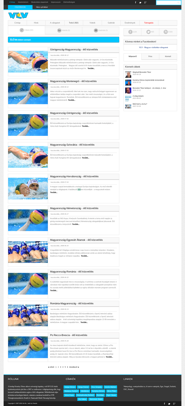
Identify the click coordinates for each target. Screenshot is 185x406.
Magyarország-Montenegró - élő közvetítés (73, 81)
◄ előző (51, 367)
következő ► (74, 367)
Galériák (111, 23)
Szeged (166, 386)
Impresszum (56, 2)
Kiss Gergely (97, 387)
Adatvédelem (23, 2)
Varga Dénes (70, 387)
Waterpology (128, 386)
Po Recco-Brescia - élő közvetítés (68, 335)
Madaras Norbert (71, 391)
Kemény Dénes (98, 391)
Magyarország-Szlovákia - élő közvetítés (72, 144)
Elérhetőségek (69, 2)
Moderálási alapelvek (39, 2)
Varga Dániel (83, 387)
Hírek (36, 23)
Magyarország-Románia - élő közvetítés (72, 271)
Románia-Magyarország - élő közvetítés (72, 303)
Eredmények (130, 23)
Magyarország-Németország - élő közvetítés (74, 208)
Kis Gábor (82, 399)
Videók (92, 23)
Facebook (136, 2)
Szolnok (173, 386)
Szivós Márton (110, 387)
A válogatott (55, 23)
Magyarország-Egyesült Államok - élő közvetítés (76, 240)
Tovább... (91, 68)
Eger (161, 386)
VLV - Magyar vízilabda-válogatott (153, 47)
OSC (125, 389)
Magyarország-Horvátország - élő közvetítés (74, 176)
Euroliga (100, 395)
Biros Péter (111, 391)
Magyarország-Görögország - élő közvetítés (74, 113)
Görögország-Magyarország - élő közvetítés (74, 49)
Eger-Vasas (111, 395)
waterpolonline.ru (139, 386)
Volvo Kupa (69, 395)
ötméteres (85, 391)
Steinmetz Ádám (95, 399)
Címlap (12, 2)
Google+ (145, 2)
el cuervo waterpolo (152, 386)
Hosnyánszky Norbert (85, 395)
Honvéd (130, 389)
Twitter (140, 2)
